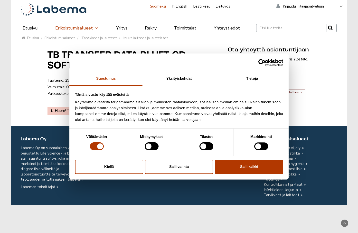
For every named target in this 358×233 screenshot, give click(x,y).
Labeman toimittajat (38, 186)
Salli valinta (179, 167)
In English (179, 6)
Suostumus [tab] (106, 78)
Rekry (151, 28)
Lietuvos (223, 6)
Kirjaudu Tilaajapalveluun (303, 6)
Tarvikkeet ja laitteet (99, 38)
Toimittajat (185, 28)
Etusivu (30, 28)
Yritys (121, 28)
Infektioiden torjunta (281, 189)
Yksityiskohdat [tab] (179, 78)
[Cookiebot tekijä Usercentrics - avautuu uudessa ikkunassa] (262, 62)
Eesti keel (201, 6)
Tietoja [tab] (252, 78)
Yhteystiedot (227, 28)
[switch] (152, 146)
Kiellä (109, 167)
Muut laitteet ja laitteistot (145, 38)
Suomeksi (158, 6)
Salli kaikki (249, 167)
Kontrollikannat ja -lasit (283, 184)
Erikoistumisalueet (74, 28)
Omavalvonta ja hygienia (284, 163)
